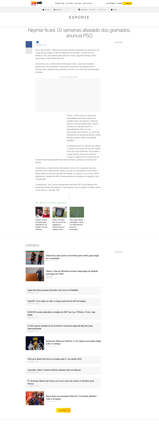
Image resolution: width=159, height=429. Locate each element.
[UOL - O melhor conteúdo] (36, 3)
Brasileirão (92, 9)
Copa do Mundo (102, 9)
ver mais (62, 410)
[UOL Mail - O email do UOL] (112, 3)
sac (107, 3)
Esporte (79, 17)
